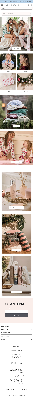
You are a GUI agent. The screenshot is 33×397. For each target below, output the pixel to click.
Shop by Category (8, 13)
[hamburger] (2, 5)
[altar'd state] (11, 5)
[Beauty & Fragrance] (16, 191)
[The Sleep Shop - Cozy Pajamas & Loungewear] (16, 34)
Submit (16, 315)
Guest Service (5, 333)
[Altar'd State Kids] (16, 370)
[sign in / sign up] (27, 5)
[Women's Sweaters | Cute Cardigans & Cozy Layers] (16, 111)
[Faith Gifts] (16, 275)
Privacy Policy (19, 393)
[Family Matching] (16, 148)
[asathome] (16, 356)
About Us (4, 339)
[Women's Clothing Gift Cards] (8, 81)
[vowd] (16, 380)
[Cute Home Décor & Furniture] (16, 233)
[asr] (16, 363)
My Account (5, 329)
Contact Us (5, 336)
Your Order (5, 326)
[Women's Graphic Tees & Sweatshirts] (8, 62)
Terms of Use (12, 393)
